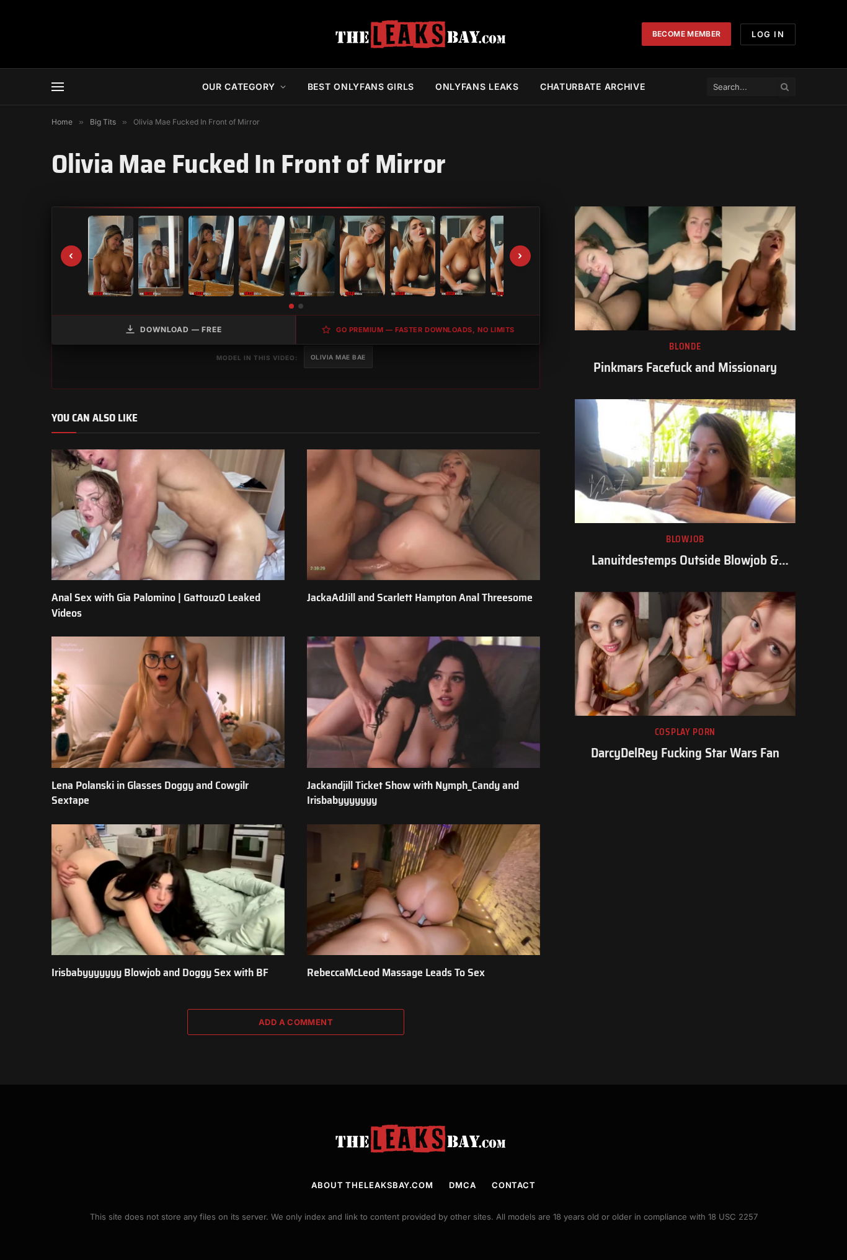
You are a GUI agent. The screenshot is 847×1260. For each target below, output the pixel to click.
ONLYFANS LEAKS (477, 86)
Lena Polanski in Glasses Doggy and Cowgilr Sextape (150, 793)
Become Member (686, 33)
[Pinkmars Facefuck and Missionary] (685, 268)
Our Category (238, 86)
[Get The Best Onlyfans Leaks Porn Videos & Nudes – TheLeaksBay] (423, 34)
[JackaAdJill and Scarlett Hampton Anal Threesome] (423, 515)
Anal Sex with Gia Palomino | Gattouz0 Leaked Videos (155, 605)
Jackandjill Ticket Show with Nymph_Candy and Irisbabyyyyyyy (413, 793)
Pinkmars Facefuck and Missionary (685, 368)
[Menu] (57, 87)
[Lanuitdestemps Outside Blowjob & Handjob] (685, 461)
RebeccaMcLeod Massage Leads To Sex (396, 972)
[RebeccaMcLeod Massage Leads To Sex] (423, 890)
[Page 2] (300, 306)
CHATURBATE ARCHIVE (592, 86)
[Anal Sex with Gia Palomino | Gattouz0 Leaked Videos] (168, 515)
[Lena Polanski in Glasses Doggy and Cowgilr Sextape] (168, 702)
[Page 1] (291, 306)
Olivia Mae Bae (338, 357)
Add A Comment (296, 1022)
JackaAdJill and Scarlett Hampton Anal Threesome (420, 597)
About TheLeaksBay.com (372, 1185)
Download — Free (181, 329)
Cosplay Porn (685, 732)
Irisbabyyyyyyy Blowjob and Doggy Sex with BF (159, 972)
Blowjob (685, 539)
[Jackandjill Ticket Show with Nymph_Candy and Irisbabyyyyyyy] (423, 702)
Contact (514, 1185)
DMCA (462, 1185)
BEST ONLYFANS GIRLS (361, 86)
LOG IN (768, 34)
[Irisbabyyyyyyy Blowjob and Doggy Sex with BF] (168, 890)
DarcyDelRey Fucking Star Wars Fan (685, 753)
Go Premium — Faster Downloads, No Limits (425, 329)
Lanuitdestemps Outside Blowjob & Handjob (685, 561)
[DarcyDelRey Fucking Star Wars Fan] (685, 654)
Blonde (685, 346)
